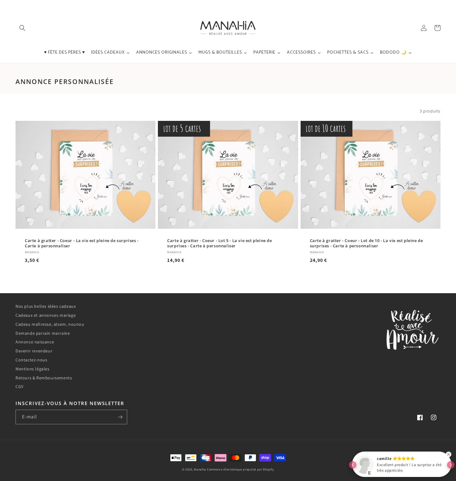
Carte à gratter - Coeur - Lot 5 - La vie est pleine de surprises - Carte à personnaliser (219, 243)
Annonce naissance (35, 342)
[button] (22, 28)
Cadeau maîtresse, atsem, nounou (50, 324)
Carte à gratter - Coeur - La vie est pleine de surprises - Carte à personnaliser (82, 243)
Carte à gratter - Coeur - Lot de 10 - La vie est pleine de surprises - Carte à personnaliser (366, 243)
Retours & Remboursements (44, 378)
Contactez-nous (31, 360)
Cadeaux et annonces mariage (46, 315)
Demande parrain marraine (43, 333)
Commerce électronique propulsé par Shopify (240, 469)
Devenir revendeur (34, 351)
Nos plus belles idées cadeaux (46, 306)
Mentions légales (33, 369)
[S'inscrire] (120, 417)
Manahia (200, 469)
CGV (20, 386)
